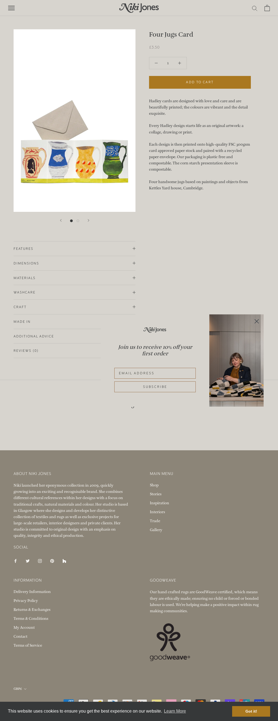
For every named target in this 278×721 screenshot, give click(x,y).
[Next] (88, 220)
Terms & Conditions (31, 618)
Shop (154, 485)
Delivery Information (32, 591)
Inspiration (159, 503)
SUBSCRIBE (155, 387)
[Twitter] (28, 560)
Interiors (157, 512)
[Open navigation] (11, 8)
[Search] (255, 8)
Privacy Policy (26, 600)
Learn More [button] (175, 711)
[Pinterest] (52, 560)
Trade (155, 521)
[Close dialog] (256, 321)
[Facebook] (15, 560)
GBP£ (18, 689)
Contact (20, 636)
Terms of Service (28, 645)
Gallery (156, 530)
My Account (24, 627)
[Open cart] (267, 8)
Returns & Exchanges (32, 609)
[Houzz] (64, 560)
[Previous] (61, 220)
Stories (156, 494)
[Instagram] (40, 560)
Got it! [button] (251, 711)
